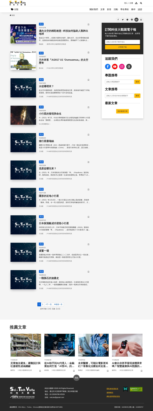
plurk (127, 20)
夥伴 (133, 9)
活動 (116, 9)
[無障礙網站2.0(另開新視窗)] (136, 389)
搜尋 (137, 82)
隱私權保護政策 (112, 389)
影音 (109, 9)
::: (122, 3)
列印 (141, 20)
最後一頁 (59, 304)
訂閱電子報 (122, 47)
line (131, 20)
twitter (123, 20)
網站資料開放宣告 (113, 396)
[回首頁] (17, 3)
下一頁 (49, 304)
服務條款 (110, 392)
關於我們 (94, 9)
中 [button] (136, 20)
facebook (118, 20)
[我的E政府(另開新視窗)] (125, 389)
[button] (141, 3)
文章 (102, 9)
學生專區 (124, 9)
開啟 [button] (76, 378)
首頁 (13, 15)
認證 (140, 9)
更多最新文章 (123, 111)
